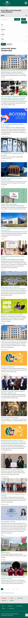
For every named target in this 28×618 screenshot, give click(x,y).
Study (2, 53)
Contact (12, 598)
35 (16, 589)
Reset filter (9, 44)
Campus (3, 269)
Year (2, 24)
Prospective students (7, 79)
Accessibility (11, 608)
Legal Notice (10, 606)
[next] (18, 589)
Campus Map (20, 598)
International (4, 107)
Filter (4, 44)
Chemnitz (11, 600)
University (4, 600)
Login (3, 606)
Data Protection (19, 606)
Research (3, 160)
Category (3, 29)
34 (13, 589)
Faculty (2, 34)
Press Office (3, 615)
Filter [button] (23, 19)
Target (2, 39)
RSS (24, 22)
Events (3, 239)
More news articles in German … (8, 592)
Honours (3, 452)
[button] (24, 3)
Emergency (4, 598)
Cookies (3, 608)
